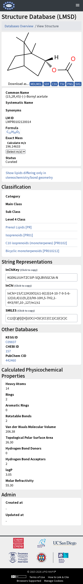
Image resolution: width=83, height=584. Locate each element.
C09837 (11, 341)
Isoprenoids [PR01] (19, 235)
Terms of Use (37, 577)
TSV (62, 84)
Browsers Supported (29, 580)
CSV (54, 84)
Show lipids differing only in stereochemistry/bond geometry (29, 175)
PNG (70, 84)
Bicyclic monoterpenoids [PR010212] (32, 250)
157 (8, 351)
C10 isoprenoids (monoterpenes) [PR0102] (36, 243)
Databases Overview (19, 26)
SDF (46, 84)
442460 (11, 360)
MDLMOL (36, 84)
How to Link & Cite (58, 577)
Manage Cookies (53, 580)
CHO (13, 131)
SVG (77, 84)
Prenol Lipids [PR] (19, 227)
